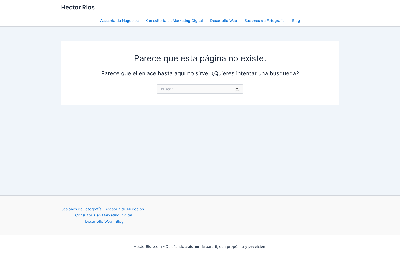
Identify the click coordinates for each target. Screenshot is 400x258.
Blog (296, 20)
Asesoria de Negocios (119, 20)
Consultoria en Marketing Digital (174, 20)
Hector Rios (78, 7)
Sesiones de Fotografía (264, 20)
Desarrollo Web (223, 20)
